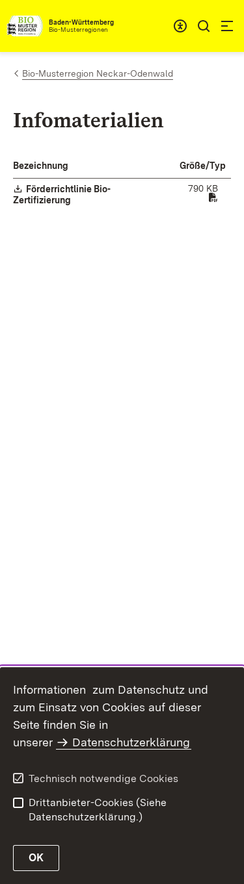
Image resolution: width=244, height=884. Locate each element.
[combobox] (180, 26)
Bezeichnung (40, 165)
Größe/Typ (203, 165)
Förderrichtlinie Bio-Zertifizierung (62, 194)
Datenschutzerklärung (131, 742)
